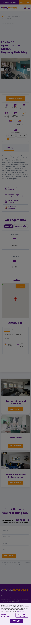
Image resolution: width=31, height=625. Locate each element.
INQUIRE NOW (15, 98)
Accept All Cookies (16, 621)
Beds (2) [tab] (8, 226)
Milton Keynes (7, 19)
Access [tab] (7, 330)
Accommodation (12, 17)
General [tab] (18, 334)
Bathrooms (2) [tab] (21, 226)
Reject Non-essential (22, 615)
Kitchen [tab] (7, 338)
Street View (20, 286)
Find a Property (25, 2)
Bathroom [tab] (15, 330)
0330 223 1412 (23, 520)
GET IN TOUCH (9, 556)
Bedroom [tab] (24, 330)
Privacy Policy (21, 611)
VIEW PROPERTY (15, 409)
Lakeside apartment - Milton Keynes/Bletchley (12, 22)
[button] (8, 139)
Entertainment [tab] (9, 334)
